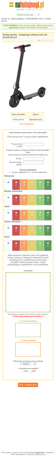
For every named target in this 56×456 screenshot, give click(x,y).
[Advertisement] (28, 418)
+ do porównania (26, 124)
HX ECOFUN (32, 19)
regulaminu (39, 452)
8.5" (41, 19)
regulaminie (14, 27)
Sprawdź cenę (36, 119)
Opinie (36, 114)
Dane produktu (18, 114)
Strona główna (17, 19)
